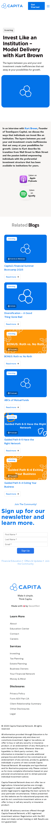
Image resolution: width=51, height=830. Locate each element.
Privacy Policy (17, 693)
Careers (14, 638)
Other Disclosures (19, 708)
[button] (48, 6)
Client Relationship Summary (25, 703)
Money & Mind (18, 678)
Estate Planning (18, 663)
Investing (15, 653)
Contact (14, 633)
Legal (13, 713)
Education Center (19, 628)
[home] (12, 5)
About (13, 623)
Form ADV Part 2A (19, 698)
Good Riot (34, 605)
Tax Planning (17, 658)
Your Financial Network (22, 673)
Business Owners (19, 668)
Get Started (35, 6)
